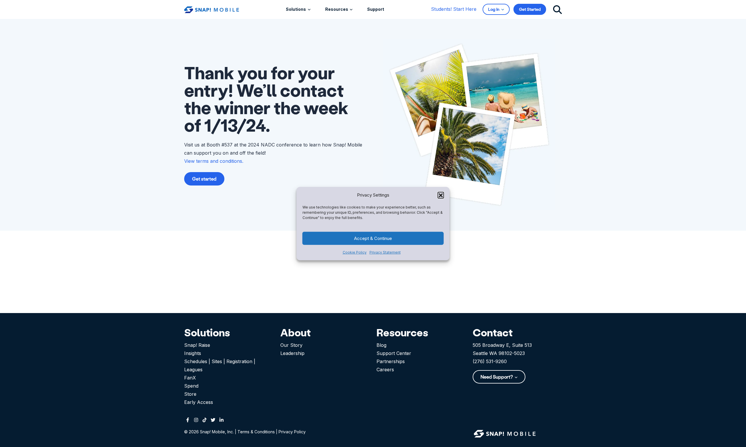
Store (190, 394)
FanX (190, 378)
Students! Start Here (453, 9)
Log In (494, 9)
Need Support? (497, 377)
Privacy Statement (385, 252)
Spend (191, 386)
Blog (381, 345)
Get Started (530, 9)
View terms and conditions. (213, 161)
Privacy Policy (292, 431)
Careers (385, 369)
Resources (337, 9)
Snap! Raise (197, 345)
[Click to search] (557, 9)
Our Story (291, 345)
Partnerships (390, 361)
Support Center (393, 353)
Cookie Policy (355, 252)
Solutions (296, 9)
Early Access (198, 402)
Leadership (292, 353)
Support (375, 9)
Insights (192, 353)
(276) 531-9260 (490, 361)
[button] (441, 195)
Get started (204, 179)
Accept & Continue (373, 238)
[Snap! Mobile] (211, 9)
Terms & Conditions (256, 431)
